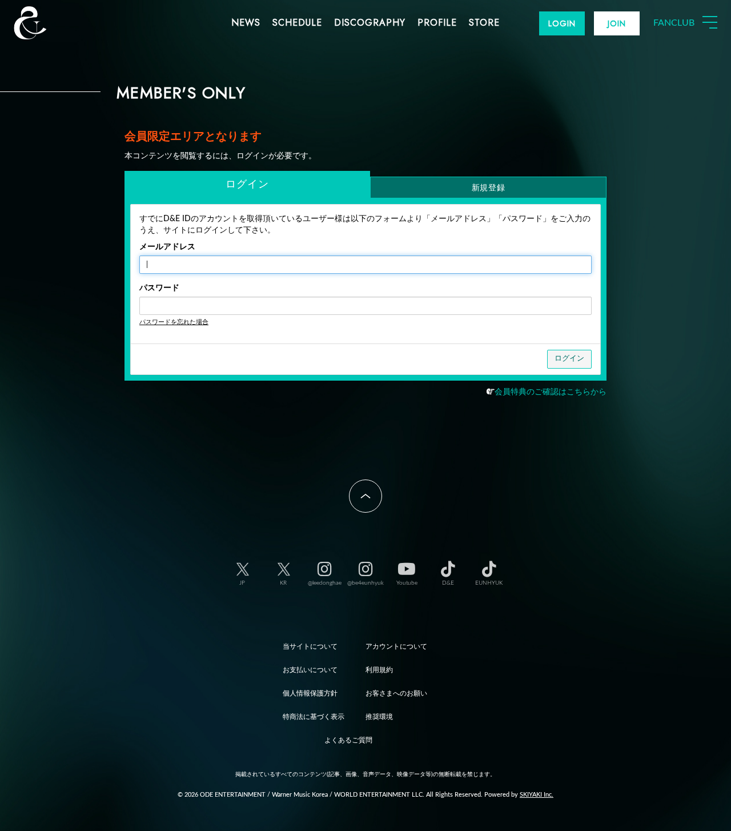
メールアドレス (167, 247)
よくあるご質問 (348, 740)
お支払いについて (310, 669)
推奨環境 (379, 716)
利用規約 (379, 669)
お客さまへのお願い (396, 693)
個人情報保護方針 (310, 693)
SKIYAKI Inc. (536, 795)
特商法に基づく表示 (313, 716)
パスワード (159, 288)
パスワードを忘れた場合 (173, 322)
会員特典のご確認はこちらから (551, 392)
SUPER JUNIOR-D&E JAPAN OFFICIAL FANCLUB (48, 23)
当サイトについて (310, 646)
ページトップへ (365, 496)
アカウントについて (396, 646)
